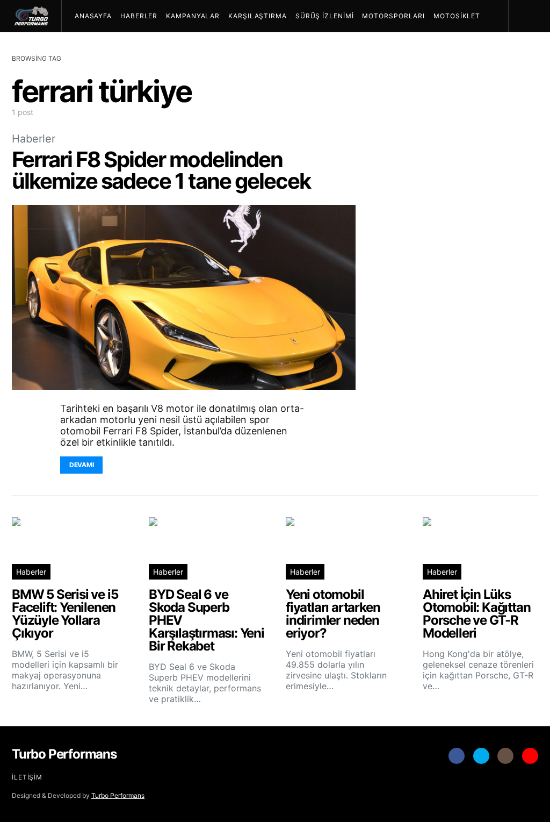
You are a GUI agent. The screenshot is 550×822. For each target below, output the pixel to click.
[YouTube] (530, 756)
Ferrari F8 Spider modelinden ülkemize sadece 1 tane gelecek (161, 170)
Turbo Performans (117, 795)
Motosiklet (456, 16)
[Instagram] (505, 756)
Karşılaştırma (257, 16)
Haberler (138, 16)
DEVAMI (81, 465)
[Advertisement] (457, 406)
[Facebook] (456, 756)
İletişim (27, 777)
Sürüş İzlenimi (324, 16)
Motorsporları (393, 16)
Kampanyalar (193, 16)
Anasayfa (93, 16)
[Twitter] (481, 756)
